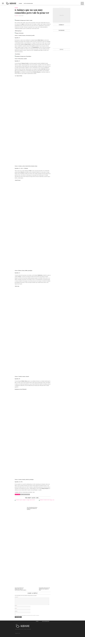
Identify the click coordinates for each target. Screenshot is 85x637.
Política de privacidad (28, 3)
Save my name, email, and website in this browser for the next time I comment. (27, 615)
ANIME (21, 494)
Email (16, 608)
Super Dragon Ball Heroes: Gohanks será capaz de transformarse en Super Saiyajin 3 (20, 589)
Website (16, 611)
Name (16, 605)
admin (17, 15)
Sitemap (20, 3)
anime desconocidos (26, 494)
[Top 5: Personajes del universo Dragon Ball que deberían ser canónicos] (32, 506)
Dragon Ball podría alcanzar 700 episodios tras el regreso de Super (44, 589)
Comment (16, 597)
